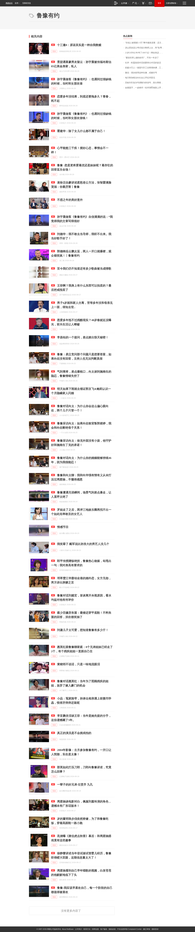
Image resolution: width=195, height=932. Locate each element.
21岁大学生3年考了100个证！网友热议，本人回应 (145, 53)
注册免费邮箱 (171, 3)
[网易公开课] (125, 3)
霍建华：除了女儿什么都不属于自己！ (81, 131)
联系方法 (87, 929)
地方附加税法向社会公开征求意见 (140, 78)
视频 (54, 51)
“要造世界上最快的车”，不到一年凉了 (142, 58)
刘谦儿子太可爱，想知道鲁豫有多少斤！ (82, 630)
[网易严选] (135, 3)
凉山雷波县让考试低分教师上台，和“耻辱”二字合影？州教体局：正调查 (145, 48)
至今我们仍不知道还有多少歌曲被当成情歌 (84, 268)
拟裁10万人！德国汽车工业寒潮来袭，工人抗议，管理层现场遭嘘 (145, 68)
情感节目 (63, 526)
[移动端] (116, 3)
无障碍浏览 (26, 3)
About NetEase (68, 929)
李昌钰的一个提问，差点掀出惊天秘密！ (82, 337)
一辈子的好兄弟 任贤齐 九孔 (75, 784)
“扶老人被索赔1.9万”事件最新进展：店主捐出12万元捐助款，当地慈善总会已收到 (145, 43)
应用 (16, 3)
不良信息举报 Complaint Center (129, 929)
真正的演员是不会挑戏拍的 (74, 733)
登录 (159, 3)
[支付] (143, 3)
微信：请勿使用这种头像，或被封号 (141, 73)
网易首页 (9, 3)
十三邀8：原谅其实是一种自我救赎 (79, 45)
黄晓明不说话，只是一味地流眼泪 (78, 664)
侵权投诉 (155, 929)
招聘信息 (95, 929)
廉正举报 (146, 929)
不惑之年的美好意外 (70, 199)
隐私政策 (112, 929)
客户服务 (103, 929)
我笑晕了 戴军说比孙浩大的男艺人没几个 (83, 543)
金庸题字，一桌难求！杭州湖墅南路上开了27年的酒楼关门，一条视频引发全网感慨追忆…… (145, 88)
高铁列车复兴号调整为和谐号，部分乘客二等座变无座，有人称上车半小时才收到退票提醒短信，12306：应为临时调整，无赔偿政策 (145, 83)
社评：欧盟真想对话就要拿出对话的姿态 (143, 63)
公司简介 (78, 929)
